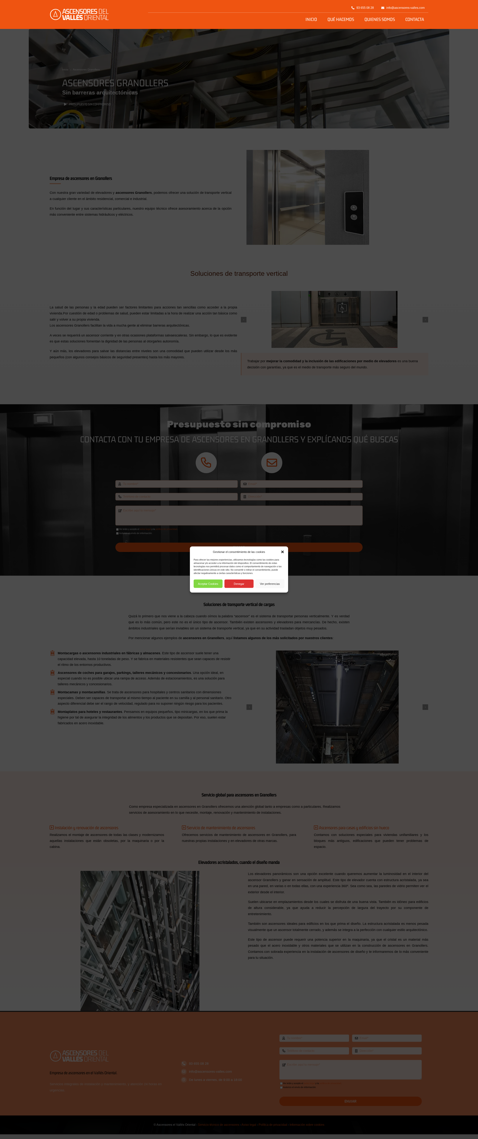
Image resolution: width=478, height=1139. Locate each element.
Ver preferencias (270, 583)
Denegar (239, 583)
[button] (282, 552)
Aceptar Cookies (208, 583)
